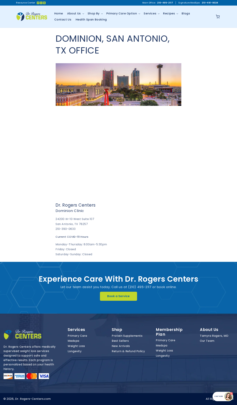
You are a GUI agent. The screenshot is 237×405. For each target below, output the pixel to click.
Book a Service (118, 296)
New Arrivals (121, 346)
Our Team (207, 341)
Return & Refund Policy (128, 351)
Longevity (75, 351)
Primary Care (77, 336)
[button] (75, 14)
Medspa (73, 341)
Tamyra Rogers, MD (214, 336)
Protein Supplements (127, 336)
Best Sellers (120, 341)
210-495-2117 (165, 2)
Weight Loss (76, 346)
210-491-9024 (210, 2)
